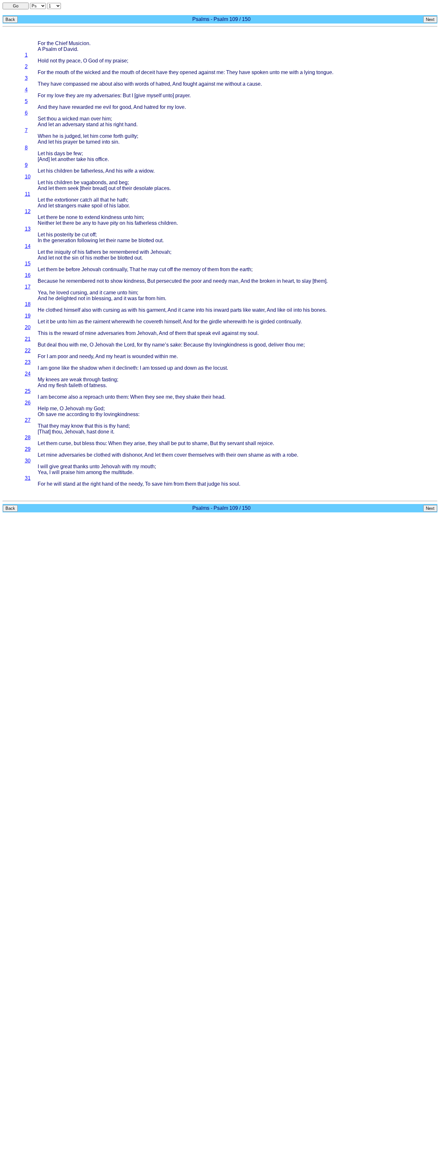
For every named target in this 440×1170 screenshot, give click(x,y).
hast (91, 431)
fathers (93, 252)
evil (107, 107)
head (218, 397)
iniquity (62, 252)
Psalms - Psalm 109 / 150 (221, 19)
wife (128, 171)
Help (43, 408)
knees (53, 379)
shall (164, 443)
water (258, 310)
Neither (46, 223)
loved (62, 292)
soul (252, 333)
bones (318, 310)
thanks (80, 466)
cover (180, 455)
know (77, 426)
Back (10, 19)
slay (306, 281)
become (58, 397)
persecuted (169, 281)
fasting (109, 379)
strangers (65, 205)
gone (54, 368)
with (294, 72)
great (66, 466)
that (104, 200)
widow (146, 171)
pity (114, 223)
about (105, 84)
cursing (78, 292)
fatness (97, 385)
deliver (276, 344)
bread (99, 188)
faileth (75, 385)
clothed (54, 310)
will (44, 466)
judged (73, 136)
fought (190, 84)
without (233, 84)
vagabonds (93, 182)
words (142, 84)
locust (220, 368)
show (116, 281)
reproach (93, 397)
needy (220, 281)
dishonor (132, 455)
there (52, 217)
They (232, 72)
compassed (76, 84)
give (140, 95)
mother (101, 258)
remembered (124, 252)
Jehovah (160, 252)
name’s (160, 344)
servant (235, 443)
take (81, 159)
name (123, 240)
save (51, 414)
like (247, 310)
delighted (66, 298)
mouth (62, 72)
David (70, 49)
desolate (143, 188)
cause (254, 84)
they (173, 72)
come (106, 136)
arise (139, 443)
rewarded (82, 107)
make (84, 205)
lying (309, 72)
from (225, 269)
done (103, 431)
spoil (96, 205)
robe (292, 455)
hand (130, 124)
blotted (146, 240)
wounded (142, 356)
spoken (260, 72)
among (94, 472)
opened (188, 72)
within (161, 356)
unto (275, 72)
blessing (101, 298)
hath (122, 200)
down (190, 368)
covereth (153, 321)
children (63, 171)
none (72, 217)
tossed (158, 368)
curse (65, 443)
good (125, 107)
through (91, 379)
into (106, 142)
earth (245, 269)
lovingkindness (230, 344)
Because (48, 281)
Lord (129, 344)
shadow (88, 368)
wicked (92, 72)
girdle (215, 321)
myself (154, 95)
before (73, 269)
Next (430, 19)
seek (73, 188)
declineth (126, 368)
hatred (163, 84)
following (87, 240)
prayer (182, 95)
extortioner (66, 200)
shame (199, 443)
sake (175, 344)
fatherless (92, 171)
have (161, 72)
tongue (324, 72)
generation (64, 240)
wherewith (123, 321)
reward (70, 333)
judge (213, 484)
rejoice (265, 443)
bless (88, 443)
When (44, 136)
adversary (73, 124)
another (66, 159)
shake (193, 397)
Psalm (49, 49)
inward (221, 310)
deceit (148, 72)
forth (118, 136)
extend (92, 217)
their (86, 188)
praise (120, 60)
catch (86, 200)
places (161, 188)
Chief (61, 43)
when (105, 368)
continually (114, 269)
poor (196, 281)
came (109, 292)
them (60, 188)
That (134, 269)
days (59, 153)
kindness (111, 217)
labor (123, 205)
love (59, 95)
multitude (121, 472)
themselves (201, 455)
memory (191, 269)
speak (204, 333)
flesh (61, 385)
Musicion (79, 43)
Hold (43, 60)
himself (72, 310)
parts (236, 310)
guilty (131, 136)
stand (92, 124)
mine (90, 333)
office (101, 159)
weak (76, 379)
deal (52, 344)
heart (288, 281)
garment (156, 310)
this (98, 426)
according (77, 414)
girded (267, 321)
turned (93, 142)
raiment (101, 321)
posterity (63, 234)
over (96, 118)
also (118, 84)
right (118, 124)
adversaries (106, 95)
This (43, 333)
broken (267, 281)
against (206, 72)
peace (73, 60)
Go (15, 6)
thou (52, 118)
